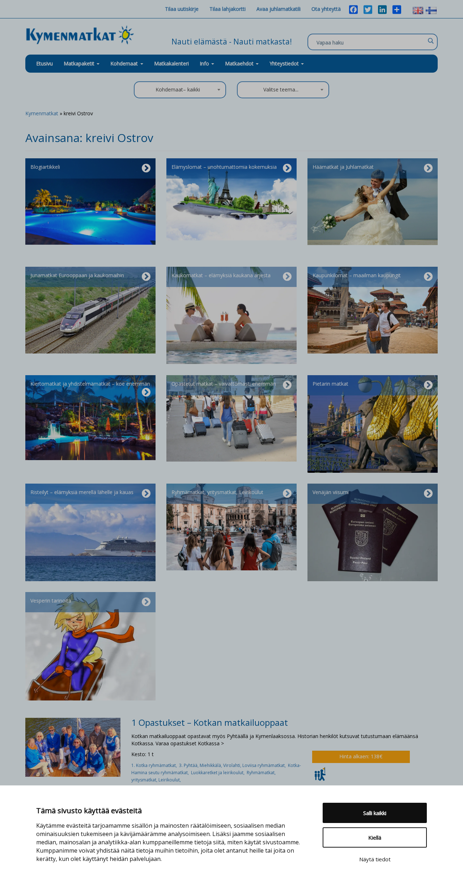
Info (205, 63)
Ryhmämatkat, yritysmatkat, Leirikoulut (217, 492)
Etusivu (44, 63)
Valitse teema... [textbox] (280, 89)
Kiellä (374, 837)
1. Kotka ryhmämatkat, (155, 765)
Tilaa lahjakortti (227, 8)
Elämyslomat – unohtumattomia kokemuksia (224, 166)
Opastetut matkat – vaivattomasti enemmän (223, 383)
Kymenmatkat (41, 113)
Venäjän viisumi (331, 492)
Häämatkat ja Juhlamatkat (343, 166)
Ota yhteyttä (326, 8)
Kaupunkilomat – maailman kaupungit (357, 275)
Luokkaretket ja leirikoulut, (219, 773)
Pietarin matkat (330, 383)
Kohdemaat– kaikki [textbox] (178, 89)
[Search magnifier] (430, 40)
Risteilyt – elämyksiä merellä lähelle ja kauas (81, 492)
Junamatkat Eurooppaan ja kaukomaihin (77, 275)
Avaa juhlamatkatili (278, 8)
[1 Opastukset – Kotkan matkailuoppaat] (72, 746)
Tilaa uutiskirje (182, 8)
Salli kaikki (374, 812)
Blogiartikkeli (45, 166)
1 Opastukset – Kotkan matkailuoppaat (209, 722)
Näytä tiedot (375, 859)
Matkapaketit (80, 63)
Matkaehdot (240, 63)
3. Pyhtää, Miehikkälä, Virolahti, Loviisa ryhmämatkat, (233, 765)
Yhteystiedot (284, 63)
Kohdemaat (124, 63)
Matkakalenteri (171, 63)
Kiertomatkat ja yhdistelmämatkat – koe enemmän (90, 383)
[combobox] (180, 89)
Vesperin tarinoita (50, 600)
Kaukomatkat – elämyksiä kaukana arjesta (221, 275)
